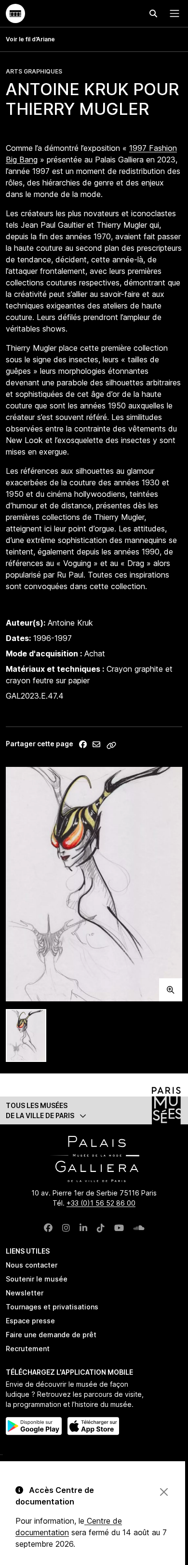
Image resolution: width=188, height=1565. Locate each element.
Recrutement (28, 1348)
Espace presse (30, 1321)
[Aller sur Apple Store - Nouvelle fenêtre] (93, 1426)
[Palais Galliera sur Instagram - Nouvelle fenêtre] (66, 1228)
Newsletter (24, 1293)
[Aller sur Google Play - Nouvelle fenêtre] (34, 1426)
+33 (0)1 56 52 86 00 (101, 1203)
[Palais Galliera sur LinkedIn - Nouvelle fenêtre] (83, 1228)
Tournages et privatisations (52, 1307)
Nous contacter (31, 1265)
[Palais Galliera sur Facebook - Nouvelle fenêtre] (48, 1228)
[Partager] (83, 744)
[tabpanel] (94, 884)
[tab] (26, 1035)
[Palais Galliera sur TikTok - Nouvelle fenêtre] (101, 1228)
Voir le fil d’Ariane (30, 39)
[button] (94, 1110)
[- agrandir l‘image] (94, 884)
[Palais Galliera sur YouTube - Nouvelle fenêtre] (119, 1228)
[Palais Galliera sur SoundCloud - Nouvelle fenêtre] (139, 1228)
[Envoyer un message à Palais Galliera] (96, 744)
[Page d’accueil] (15, 13)
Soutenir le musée (36, 1279)
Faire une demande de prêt (51, 1335)
